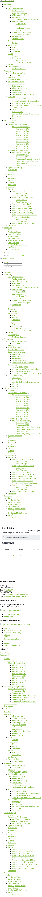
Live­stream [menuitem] (8, 708)
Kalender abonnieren (20, 556)
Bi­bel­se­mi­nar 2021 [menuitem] (19, 674)
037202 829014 (9, 590)
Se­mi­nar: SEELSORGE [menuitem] (20, 791)
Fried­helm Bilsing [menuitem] (18, 718)
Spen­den (7, 635)
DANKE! (7, 637)
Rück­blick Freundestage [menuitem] (17, 689)
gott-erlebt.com (9, 616)
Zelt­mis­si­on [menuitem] (16, 768)
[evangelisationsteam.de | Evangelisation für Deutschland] (7, 1)
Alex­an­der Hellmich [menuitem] (19, 720)
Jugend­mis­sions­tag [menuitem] (11, 704)
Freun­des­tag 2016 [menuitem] (18, 699)
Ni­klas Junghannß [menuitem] (18, 723)
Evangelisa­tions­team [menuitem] (15, 716)
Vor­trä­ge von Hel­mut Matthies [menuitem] (23, 856)
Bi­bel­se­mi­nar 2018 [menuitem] (19, 680)
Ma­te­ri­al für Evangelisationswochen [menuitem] (25, 806)
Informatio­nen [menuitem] (9, 832)
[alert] (21, 537)
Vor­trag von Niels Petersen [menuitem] (22, 858)
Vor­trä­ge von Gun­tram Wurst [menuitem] (23, 851)
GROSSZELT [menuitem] (16, 802)
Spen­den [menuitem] (11, 838)
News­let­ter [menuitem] (12, 836)
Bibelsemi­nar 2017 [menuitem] (19, 682)
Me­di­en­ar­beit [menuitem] (13, 742)
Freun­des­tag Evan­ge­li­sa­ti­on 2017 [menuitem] (24, 697)
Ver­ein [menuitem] (10, 750)
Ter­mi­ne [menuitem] (7, 659)
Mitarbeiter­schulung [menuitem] (19, 780)
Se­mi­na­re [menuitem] (11, 789)
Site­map (7, 643)
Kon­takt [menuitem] (7, 875)
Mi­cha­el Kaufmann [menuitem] (19, 725)
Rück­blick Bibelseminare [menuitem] (17, 663)
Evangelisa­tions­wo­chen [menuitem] (16, 765)
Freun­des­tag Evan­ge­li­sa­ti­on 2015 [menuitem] (24, 702)
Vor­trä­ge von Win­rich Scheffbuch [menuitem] (24, 864)
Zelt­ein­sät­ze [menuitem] (8, 706)
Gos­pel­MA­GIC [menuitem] (17, 783)
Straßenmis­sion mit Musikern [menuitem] (23, 787)
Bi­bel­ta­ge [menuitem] (11, 770)
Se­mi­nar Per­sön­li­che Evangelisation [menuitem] (25, 793)
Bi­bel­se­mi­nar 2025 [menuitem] (19, 665)
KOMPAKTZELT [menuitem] (17, 804)
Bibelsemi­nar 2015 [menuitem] (19, 684)
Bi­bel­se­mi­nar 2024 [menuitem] (19, 667)
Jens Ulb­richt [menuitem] (16, 733)
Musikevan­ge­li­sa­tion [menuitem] (19, 785)
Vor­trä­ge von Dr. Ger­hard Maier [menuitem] (24, 860)
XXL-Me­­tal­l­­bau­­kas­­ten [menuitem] (16, 774)
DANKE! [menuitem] (11, 841)
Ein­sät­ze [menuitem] (15, 740)
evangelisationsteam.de (12, 614)
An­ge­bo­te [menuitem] (7, 763)
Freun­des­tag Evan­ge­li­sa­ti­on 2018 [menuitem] (24, 695)
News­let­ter (8, 628)
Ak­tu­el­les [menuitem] (7, 712)
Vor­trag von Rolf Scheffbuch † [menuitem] (23, 869)
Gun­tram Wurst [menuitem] (18, 735)
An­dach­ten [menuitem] (12, 843)
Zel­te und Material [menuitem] (15, 800)
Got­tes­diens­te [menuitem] (17, 778)
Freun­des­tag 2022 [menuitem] (18, 691)
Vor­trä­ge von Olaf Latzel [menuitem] (21, 866)
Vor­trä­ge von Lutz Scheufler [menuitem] (22, 853)
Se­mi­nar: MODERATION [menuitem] (21, 796)
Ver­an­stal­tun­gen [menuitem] (10, 813)
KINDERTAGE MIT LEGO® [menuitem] (17, 772)
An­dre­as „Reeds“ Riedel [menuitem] (16, 886)
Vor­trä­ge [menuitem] (11, 847)
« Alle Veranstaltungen (31, 531)
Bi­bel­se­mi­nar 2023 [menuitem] (19, 669)
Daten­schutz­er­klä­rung (12, 639)
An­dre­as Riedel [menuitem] (17, 727)
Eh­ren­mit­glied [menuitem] (13, 759)
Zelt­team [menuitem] (11, 738)
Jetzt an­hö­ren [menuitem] (9, 845)
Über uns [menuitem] (7, 714)
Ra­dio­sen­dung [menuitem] (17, 746)
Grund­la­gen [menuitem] (16, 755)
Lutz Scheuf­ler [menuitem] (17, 729)
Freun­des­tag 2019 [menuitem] (18, 693)
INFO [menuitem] (14, 744)
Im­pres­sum (8, 641)
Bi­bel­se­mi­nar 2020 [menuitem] (19, 676)
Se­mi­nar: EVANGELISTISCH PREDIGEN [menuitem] (26, 798)
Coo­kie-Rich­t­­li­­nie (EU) (12, 645)
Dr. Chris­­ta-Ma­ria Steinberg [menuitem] (22, 731)
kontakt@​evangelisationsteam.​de (18, 594)
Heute (21, 549)
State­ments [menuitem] (16, 811)
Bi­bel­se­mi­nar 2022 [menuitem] (19, 672)
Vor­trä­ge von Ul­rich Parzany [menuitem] (22, 862)
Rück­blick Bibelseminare (13, 630)
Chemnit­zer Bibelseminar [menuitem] (13, 661)
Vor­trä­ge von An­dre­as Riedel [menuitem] (22, 849)
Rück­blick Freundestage (13, 633)
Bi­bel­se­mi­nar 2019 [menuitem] (19, 678)
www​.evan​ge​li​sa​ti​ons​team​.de (15, 596)
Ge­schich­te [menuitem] (12, 757)
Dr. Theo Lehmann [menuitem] (18, 761)
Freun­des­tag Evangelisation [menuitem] (14, 687)
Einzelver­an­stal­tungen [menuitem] (16, 776)
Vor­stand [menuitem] (15, 753)
